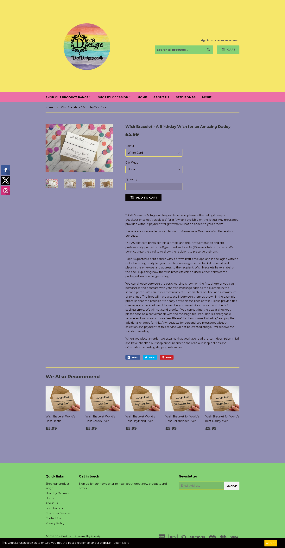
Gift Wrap (131, 162)
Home (142, 97)
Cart (231, 49)
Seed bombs (186, 97)
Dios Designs (63, 536)
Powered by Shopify (87, 536)
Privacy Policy (55, 523)
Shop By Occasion (113, 97)
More (206, 97)
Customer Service (58, 513)
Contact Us (53, 518)
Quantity (131, 179)
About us (161, 97)
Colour (129, 146)
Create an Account (227, 40)
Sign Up (231, 485)
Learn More (121, 543)
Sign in (205, 40)
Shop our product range (67, 97)
